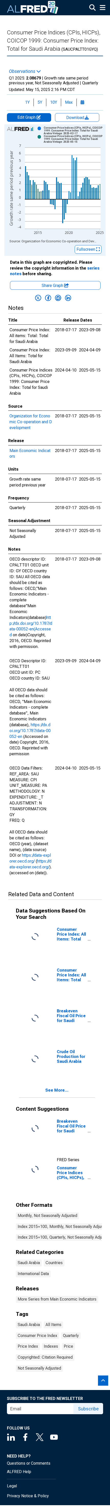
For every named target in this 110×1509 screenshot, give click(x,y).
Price (68, 1346)
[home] (32, 7)
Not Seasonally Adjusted (39, 1368)
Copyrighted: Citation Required (45, 1357)
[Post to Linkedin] (68, 298)
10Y (53, 102)
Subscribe (88, 1408)
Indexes (51, 1346)
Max (69, 102)
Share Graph (53, 285)
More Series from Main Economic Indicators (57, 1299)
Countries (54, 1262)
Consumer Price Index (37, 1335)
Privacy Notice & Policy (28, 1495)
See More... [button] (57, 1090)
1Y (27, 102)
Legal (12, 1486)
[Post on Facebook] (48, 298)
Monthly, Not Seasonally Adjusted (47, 1215)
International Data (33, 1273)
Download (75, 117)
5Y (40, 102)
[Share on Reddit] (58, 298)
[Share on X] (38, 298)
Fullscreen (86, 249)
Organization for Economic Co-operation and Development (30, 422)
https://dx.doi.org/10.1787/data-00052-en (30, 730)
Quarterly (71, 1335)
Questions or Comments (28, 1463)
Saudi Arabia (29, 1262)
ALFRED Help (19, 1471)
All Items (53, 1324)
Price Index (28, 1346)
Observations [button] (22, 71)
